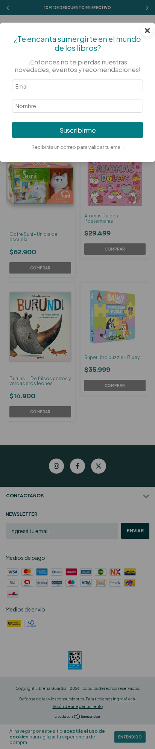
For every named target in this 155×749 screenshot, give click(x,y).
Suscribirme (77, 130)
